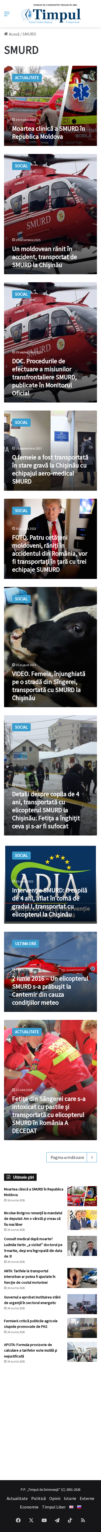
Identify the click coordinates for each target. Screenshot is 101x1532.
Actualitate (17, 1498)
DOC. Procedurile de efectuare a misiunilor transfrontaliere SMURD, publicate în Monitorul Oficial (44, 377)
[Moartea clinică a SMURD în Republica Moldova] (82, 1196)
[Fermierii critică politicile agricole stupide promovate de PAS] (82, 1328)
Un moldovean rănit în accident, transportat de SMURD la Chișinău (44, 257)
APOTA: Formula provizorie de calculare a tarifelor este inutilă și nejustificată (30, 1350)
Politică (38, 1498)
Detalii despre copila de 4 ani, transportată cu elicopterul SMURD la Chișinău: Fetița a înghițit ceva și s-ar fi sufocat (46, 810)
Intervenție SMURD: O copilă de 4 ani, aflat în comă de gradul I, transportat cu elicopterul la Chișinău (49, 902)
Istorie (70, 1498)
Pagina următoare (67, 1157)
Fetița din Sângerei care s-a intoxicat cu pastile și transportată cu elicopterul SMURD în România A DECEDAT (49, 1114)
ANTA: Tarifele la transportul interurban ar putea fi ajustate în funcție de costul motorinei (29, 1276)
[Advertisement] (50, 1422)
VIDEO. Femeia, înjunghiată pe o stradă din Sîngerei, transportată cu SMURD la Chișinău (48, 686)
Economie (29, 1507)
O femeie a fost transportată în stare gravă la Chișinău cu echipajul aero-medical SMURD (50, 469)
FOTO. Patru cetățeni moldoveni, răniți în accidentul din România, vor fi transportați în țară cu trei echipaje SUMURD (49, 553)
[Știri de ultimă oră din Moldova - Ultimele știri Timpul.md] (50, 14)
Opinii (54, 1498)
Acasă (13, 34)
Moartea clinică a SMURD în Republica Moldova (48, 132)
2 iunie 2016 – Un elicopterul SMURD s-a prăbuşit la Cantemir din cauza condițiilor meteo (50, 990)
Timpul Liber (54, 1507)
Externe (87, 1498)
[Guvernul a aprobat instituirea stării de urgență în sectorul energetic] (82, 1304)
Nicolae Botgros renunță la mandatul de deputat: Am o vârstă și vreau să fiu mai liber (33, 1218)
